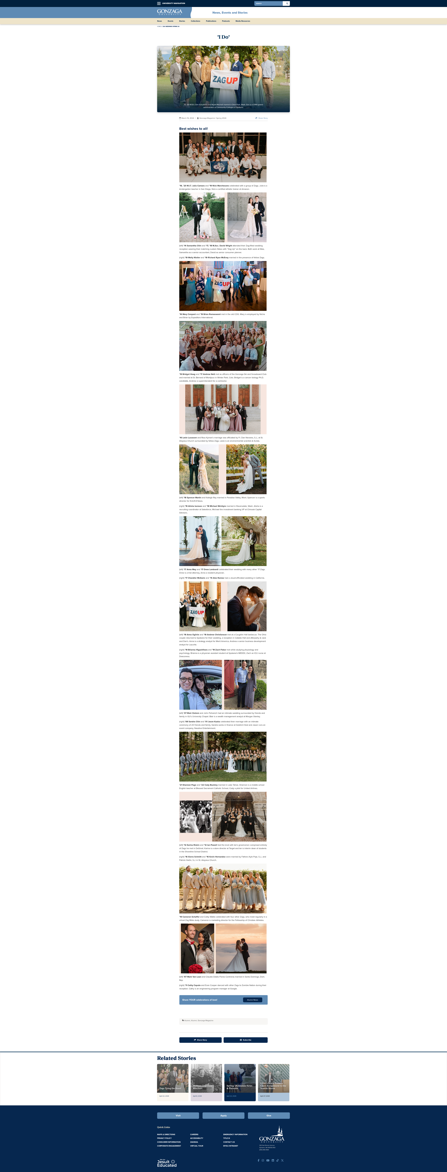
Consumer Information (169, 1142)
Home (159, 26)
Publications (211, 21)
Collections (195, 21)
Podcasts (226, 21)
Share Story (263, 118)
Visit (178, 1115)
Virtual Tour (196, 1146)
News (159, 21)
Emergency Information (235, 1134)
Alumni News (252, 1000)
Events (170, 21)
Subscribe (247, 1040)
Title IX (226, 1138)
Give (269, 1115)
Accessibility (196, 1138)
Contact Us (229, 1142)
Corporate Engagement (169, 1146)
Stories (182, 21)
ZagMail (194, 1142)
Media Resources (243, 21)
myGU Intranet (230, 1146)
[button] (159, 3)
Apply (223, 1115)
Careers (194, 1134)
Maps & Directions (166, 1134)
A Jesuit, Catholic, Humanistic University (177, 1162)
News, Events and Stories (230, 12)
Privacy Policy (164, 1138)
